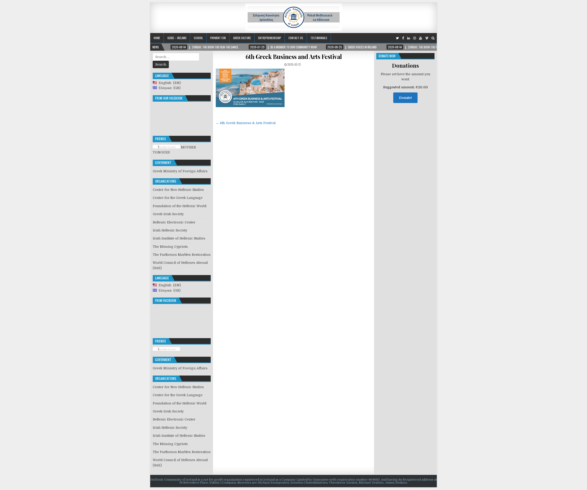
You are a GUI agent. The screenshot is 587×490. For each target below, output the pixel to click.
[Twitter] (397, 38)
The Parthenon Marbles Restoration (181, 254)
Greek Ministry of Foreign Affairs (180, 171)
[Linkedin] (408, 38)
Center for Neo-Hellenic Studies (178, 190)
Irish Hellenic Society (170, 230)
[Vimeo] (426, 38)
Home (157, 38)
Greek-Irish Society (168, 214)
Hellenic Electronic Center (174, 222)
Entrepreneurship (269, 38)
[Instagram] (414, 38)
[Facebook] (403, 38)
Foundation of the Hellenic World (179, 206)
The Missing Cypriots (170, 246)
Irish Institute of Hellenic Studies (179, 238)
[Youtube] (420, 38)
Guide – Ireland (176, 38)
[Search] (433, 38)
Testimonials (318, 38)
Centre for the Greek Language (177, 198)
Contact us (295, 38)
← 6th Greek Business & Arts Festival (246, 123)
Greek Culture (242, 38)
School (198, 38)
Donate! (405, 98)
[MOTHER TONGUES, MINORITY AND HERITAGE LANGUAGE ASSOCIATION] (166, 349)
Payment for (218, 38)
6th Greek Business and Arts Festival (294, 57)
